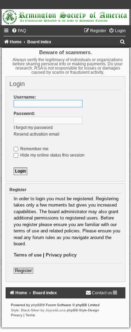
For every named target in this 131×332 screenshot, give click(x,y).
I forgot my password (33, 127)
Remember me (34, 148)
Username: (25, 97)
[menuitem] (19, 30)
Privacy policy (61, 255)
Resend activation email (36, 134)
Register (23, 270)
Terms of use (28, 255)
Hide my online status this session (52, 155)
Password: (24, 113)
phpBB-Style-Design (83, 310)
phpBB (36, 305)
